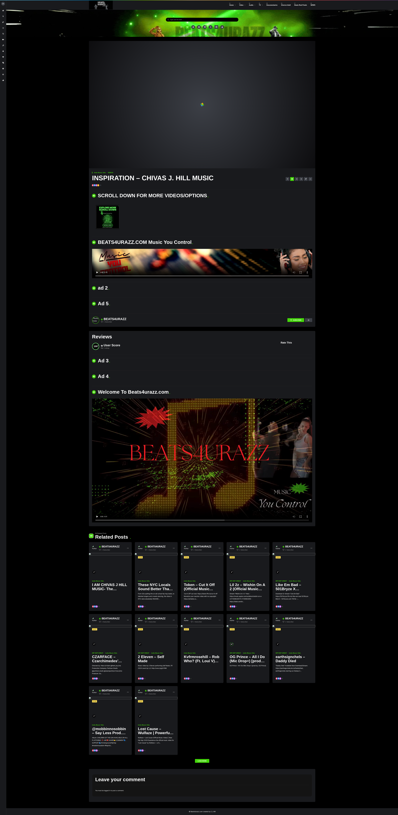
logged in (107, 790)
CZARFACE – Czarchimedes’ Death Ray (105, 661)
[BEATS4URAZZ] (95, 320)
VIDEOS (110, 172)
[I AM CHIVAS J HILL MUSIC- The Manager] (110, 565)
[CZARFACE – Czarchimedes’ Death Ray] (110, 637)
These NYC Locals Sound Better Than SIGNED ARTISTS (154, 589)
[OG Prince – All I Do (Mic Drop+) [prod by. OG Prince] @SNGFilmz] (248, 637)
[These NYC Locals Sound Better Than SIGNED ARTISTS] (156, 565)
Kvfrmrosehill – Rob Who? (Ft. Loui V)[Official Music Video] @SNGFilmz (201, 663)
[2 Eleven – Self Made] (156, 637)
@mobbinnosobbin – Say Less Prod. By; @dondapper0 (109, 733)
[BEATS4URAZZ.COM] (101, 5)
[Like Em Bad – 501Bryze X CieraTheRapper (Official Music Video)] (293, 565)
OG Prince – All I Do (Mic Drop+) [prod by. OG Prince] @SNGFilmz (247, 663)
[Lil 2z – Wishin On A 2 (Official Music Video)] (248, 565)
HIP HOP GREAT (235, 581)
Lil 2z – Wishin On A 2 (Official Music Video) (247, 589)
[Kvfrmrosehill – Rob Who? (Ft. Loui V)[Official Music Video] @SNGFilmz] (202, 637)
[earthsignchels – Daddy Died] (293, 637)
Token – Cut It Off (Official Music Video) (199, 589)
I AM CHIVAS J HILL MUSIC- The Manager (109, 589)
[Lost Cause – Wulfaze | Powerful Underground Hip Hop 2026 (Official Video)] (156, 709)
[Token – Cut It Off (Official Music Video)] (202, 565)
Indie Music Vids (100, 172)
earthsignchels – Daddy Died (290, 659)
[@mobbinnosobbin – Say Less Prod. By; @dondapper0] (110, 709)
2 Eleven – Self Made (151, 659)
